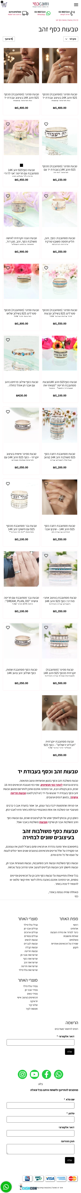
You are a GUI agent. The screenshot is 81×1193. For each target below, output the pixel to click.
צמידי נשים (32, 993)
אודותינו (74, 928)
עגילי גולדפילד (31, 924)
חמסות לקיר (32, 1008)
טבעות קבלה (31, 947)
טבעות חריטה (31, 951)
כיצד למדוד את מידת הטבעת (64, 932)
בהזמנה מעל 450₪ (14, 14)
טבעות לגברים (31, 943)
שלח (69, 1051)
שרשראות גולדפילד (28, 970)
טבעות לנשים (31, 939)
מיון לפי (72, 38)
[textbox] (40, 801)
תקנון (75, 947)
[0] (4, 4)
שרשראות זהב (31, 962)
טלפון (70, 1113)
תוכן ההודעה (67, 1141)
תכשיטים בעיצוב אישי (27, 997)
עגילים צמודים (31, 936)
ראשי (75, 924)
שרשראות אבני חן (29, 955)
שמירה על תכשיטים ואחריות (64, 943)
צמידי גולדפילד (30, 986)
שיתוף (8, 38)
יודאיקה (34, 1001)
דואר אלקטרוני (65, 1036)
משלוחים (74, 939)
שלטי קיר (33, 1005)
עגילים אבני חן (31, 928)
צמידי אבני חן (31, 990)
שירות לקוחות (65, 14)
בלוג (40, 1084)
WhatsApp (41, 14)
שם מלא (69, 1099)
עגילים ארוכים (31, 932)
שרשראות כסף (30, 958)
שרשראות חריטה (29, 966)
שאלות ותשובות (70, 936)
